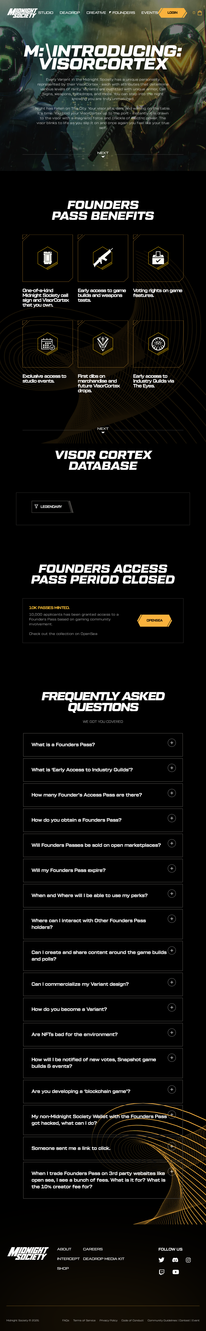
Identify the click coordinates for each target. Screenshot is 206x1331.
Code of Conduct (133, 1320)
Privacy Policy (108, 1320)
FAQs (65, 1320)
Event (196, 1320)
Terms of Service (84, 1320)
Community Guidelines (162, 1320)
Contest (184, 1320)
